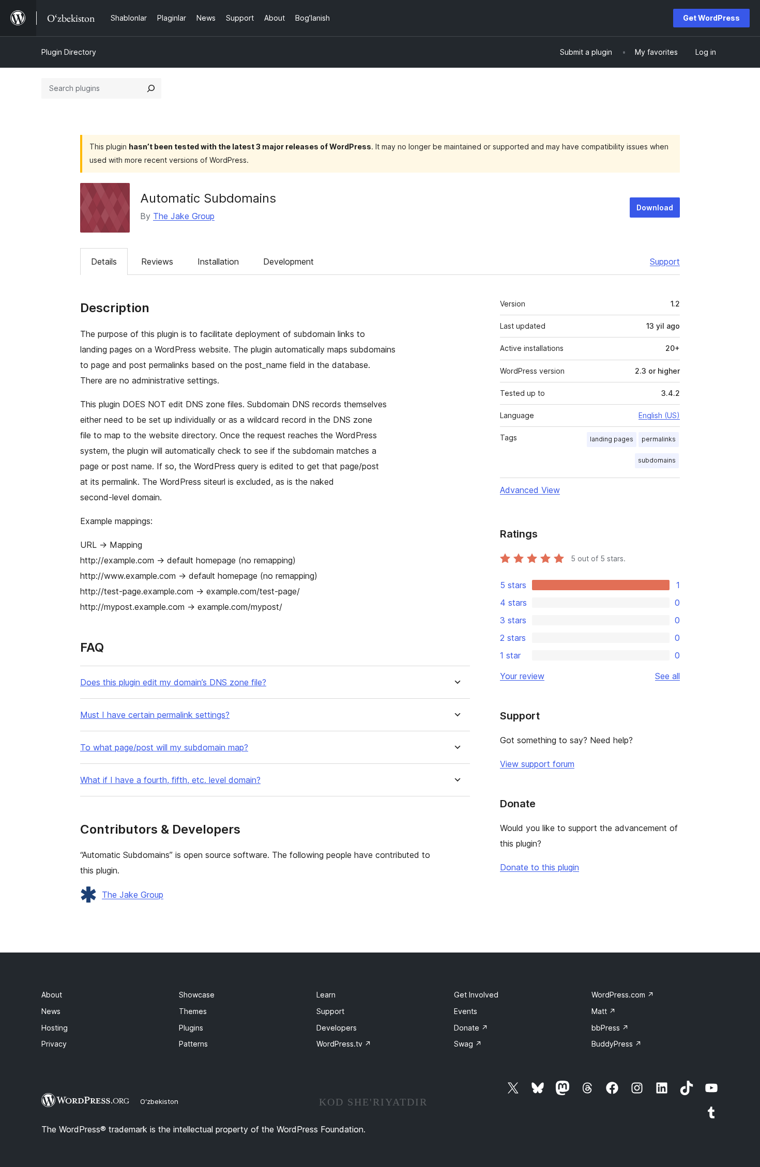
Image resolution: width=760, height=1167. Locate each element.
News (50, 1011)
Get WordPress (711, 17)
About (51, 994)
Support (665, 261)
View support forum (537, 764)
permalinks (659, 439)
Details (104, 261)
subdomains (657, 460)
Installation (218, 261)
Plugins (191, 1027)
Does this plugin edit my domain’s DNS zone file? (173, 682)
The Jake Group (184, 216)
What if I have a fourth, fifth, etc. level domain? (170, 780)
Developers (336, 1027)
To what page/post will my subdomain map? (164, 748)
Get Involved (476, 994)
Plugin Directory (68, 52)
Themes (193, 1011)
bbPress (610, 1027)
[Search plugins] (151, 88)
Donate (471, 1027)
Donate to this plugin (539, 867)
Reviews (157, 261)
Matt (603, 1011)
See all (667, 676)
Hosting (54, 1027)
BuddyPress (616, 1043)
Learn (326, 994)
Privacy (54, 1043)
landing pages (611, 439)
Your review (522, 676)
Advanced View (530, 490)
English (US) (659, 415)
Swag (468, 1043)
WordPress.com (622, 994)
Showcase (197, 994)
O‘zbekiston (159, 1101)
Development (288, 261)
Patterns (193, 1043)
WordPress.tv (343, 1043)
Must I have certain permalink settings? (155, 715)
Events (465, 1011)
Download (654, 207)
